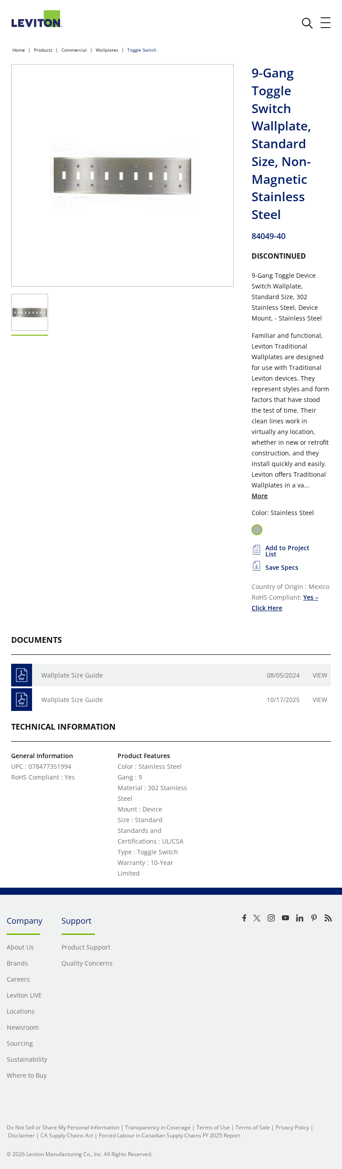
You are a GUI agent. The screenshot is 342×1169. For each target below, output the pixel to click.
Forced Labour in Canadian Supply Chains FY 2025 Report (169, 1135)
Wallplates (107, 50)
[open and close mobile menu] (326, 22)
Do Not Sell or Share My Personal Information (63, 1127)
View (320, 675)
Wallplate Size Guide (72, 675)
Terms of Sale (253, 1127)
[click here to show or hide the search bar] (307, 23)
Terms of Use (213, 1127)
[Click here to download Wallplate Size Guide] (21, 675)
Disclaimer (21, 1135)
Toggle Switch (141, 50)
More (260, 495)
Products (43, 50)
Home (18, 50)
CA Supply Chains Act (67, 1135)
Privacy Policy (292, 1127)
